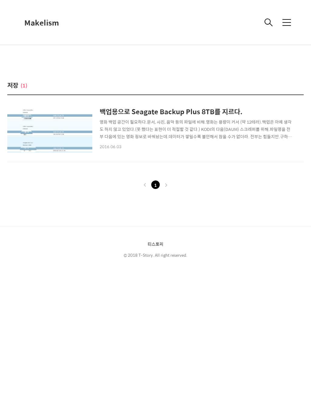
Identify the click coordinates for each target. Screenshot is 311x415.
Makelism (41, 22)
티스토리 (155, 244)
